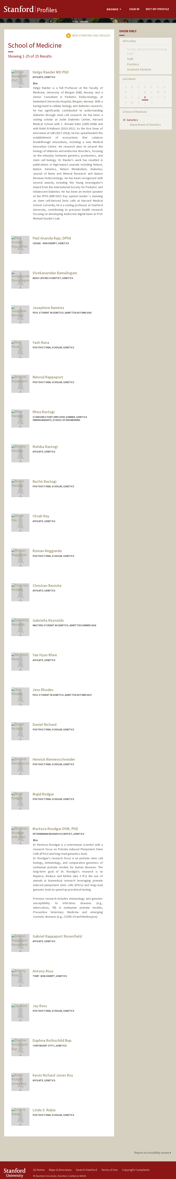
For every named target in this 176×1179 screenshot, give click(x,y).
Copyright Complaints (136, 1170)
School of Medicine (135, 112)
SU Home (39, 1170)
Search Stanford (86, 1170)
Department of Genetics (145, 124)
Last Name (129, 79)
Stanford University (15, 1173)
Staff (130, 59)
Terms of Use (109, 1170)
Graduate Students (139, 69)
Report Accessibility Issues (152, 1153)
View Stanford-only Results (90, 35)
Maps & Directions (60, 1170)
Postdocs (133, 64)
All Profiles (129, 41)
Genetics (132, 120)
